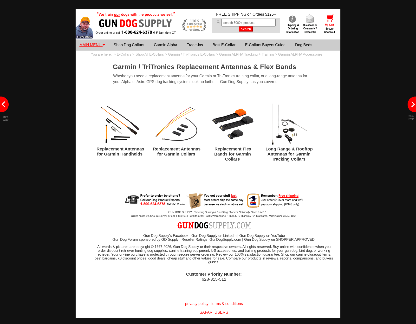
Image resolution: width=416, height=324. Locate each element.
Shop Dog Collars (129, 45)
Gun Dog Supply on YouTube (262, 236)
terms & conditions (227, 304)
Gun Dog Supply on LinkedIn (213, 236)
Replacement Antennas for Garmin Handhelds (120, 151)
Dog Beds (303, 45)
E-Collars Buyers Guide (265, 45)
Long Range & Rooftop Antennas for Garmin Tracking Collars (289, 154)
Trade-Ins (195, 45)
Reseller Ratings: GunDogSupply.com (211, 239)
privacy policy (196, 304)
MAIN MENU (91, 45)
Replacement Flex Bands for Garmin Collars (232, 154)
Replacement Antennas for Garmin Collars (177, 151)
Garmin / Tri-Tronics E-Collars (191, 54)
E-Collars (124, 54)
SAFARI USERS (214, 312)
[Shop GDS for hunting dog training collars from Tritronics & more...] (136, 30)
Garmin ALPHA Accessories (300, 54)
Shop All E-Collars (150, 54)
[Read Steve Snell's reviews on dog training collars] (84, 37)
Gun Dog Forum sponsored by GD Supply (145, 239)
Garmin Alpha (165, 45)
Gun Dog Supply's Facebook (165, 236)
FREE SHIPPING (231, 14)
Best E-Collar (224, 45)
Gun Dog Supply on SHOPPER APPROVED (279, 239)
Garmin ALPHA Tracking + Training (246, 54)
